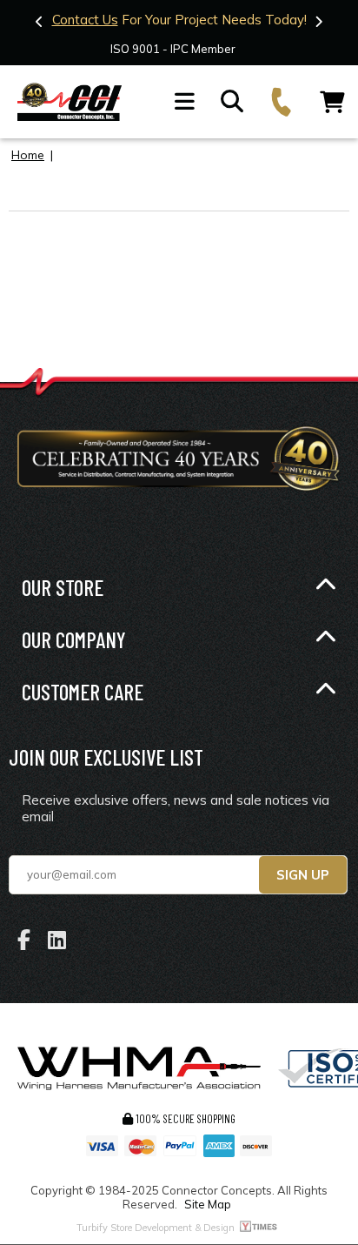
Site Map (207, 1204)
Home (27, 155)
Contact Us (85, 19)
